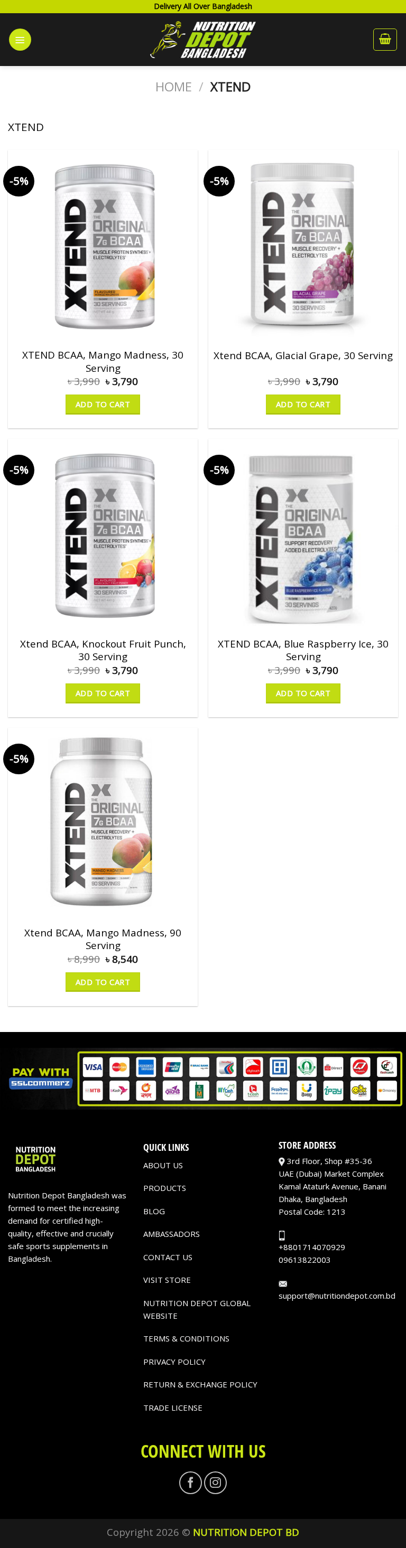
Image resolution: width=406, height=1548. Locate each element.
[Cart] (385, 40)
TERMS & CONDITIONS (186, 1338)
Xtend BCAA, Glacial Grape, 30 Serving (303, 355)
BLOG (154, 1211)
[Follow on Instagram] (215, 1482)
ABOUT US (163, 1165)
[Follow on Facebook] (190, 1482)
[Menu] (20, 40)
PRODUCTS (164, 1188)
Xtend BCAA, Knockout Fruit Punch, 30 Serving (103, 650)
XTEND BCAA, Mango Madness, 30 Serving (102, 361)
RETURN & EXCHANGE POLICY (200, 1384)
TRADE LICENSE (172, 1407)
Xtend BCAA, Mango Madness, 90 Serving (102, 939)
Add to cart (103, 404)
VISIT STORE (167, 1279)
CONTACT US (167, 1257)
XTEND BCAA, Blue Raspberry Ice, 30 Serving (303, 650)
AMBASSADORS (171, 1233)
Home (173, 86)
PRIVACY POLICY (174, 1361)
